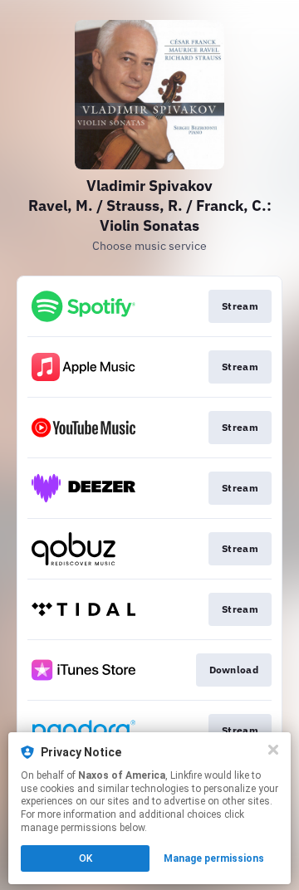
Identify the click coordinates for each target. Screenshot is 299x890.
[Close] (273, 749)
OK (85, 858)
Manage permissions (214, 858)
